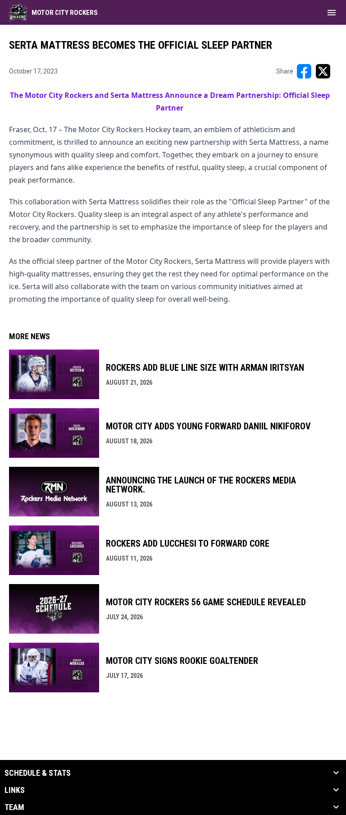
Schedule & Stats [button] (38, 773)
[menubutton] (331, 12)
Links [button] (15, 790)
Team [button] (14, 807)
